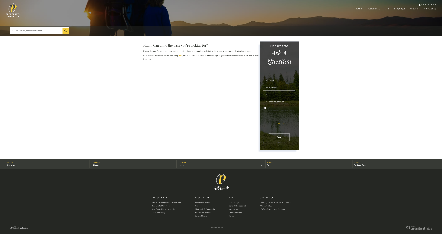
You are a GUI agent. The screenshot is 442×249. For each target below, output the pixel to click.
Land (182, 165)
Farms (269, 165)
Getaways (10, 165)
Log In (423, 5)
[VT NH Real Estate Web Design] (419, 228)
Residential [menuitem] (374, 9)
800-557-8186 (266, 206)
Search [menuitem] (359, 9)
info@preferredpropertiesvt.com (273, 209)
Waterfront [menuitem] (233, 209)
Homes (96, 165)
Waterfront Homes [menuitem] (203, 212)
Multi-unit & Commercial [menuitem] (205, 209)
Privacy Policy (281, 123)
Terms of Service (273, 145)
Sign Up (433, 5)
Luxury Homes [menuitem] (201, 216)
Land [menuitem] (387, 9)
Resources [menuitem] (400, 9)
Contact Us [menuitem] (430, 9)
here (180, 55)
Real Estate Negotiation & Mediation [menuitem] (166, 202)
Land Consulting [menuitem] (158, 212)
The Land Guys (360, 165)
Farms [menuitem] (231, 216)
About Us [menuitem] (415, 9)
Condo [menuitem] (197, 206)
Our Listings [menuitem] (234, 202)
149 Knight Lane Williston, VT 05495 (275, 202)
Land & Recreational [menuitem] (237, 206)
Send (279, 137)
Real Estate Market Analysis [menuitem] (162, 209)
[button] (66, 31)
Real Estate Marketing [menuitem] (160, 206)
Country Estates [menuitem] (235, 212)
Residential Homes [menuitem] (203, 202)
